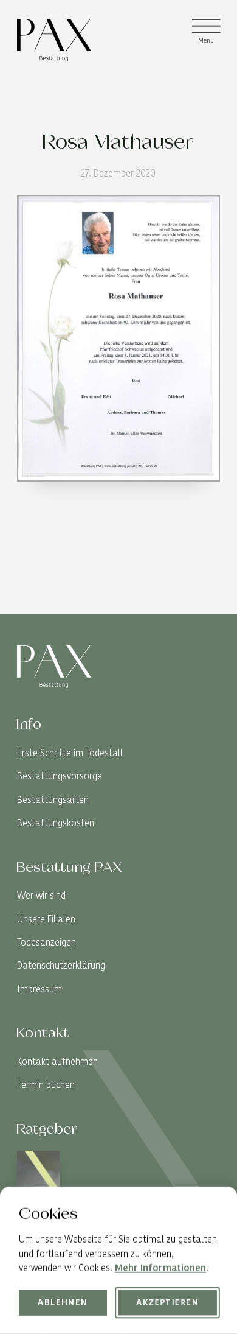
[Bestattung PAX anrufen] (210, 604)
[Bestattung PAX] (54, 40)
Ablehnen (63, 1302)
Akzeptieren (167, 1302)
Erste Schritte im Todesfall (70, 752)
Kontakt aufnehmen (57, 1061)
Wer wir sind (41, 895)
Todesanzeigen (46, 942)
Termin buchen (46, 1084)
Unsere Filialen (46, 919)
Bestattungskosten (55, 822)
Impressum (39, 989)
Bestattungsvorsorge (59, 776)
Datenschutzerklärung (61, 965)
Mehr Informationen (160, 1268)
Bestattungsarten (53, 799)
